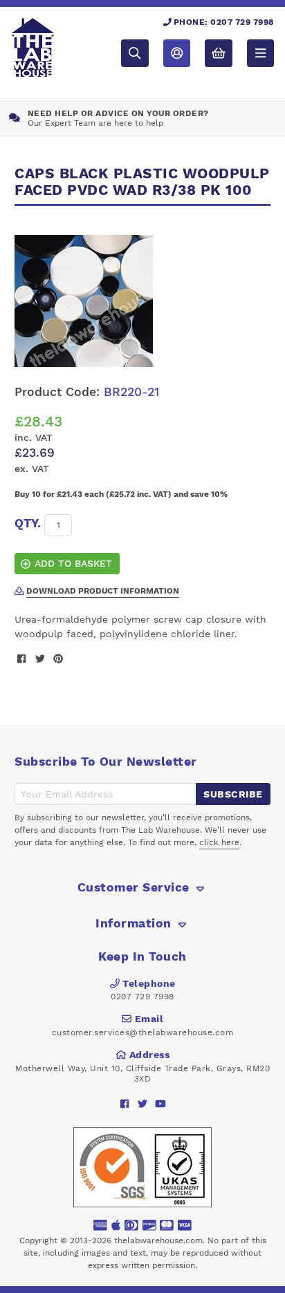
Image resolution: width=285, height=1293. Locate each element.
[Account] (176, 52)
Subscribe (233, 794)
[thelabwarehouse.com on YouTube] (161, 1103)
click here (219, 842)
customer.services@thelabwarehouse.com (143, 1032)
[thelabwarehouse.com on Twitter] (143, 1103)
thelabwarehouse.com (158, 1240)
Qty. (28, 523)
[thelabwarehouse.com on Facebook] (125, 1103)
